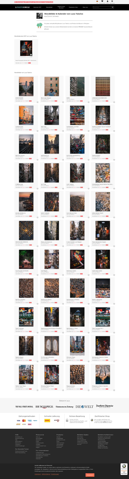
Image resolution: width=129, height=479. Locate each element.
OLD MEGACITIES (72, 213)
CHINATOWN (19, 126)
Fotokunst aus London (82, 441)
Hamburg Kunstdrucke (82, 442)
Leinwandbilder (60, 444)
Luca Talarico (20, 99)
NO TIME (43, 184)
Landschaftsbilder (102, 441)
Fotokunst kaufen (40, 442)
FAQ (16, 439)
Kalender (58, 436)
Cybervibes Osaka (97, 271)
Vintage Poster (101, 445)
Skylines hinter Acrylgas (103, 442)
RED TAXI (43, 126)
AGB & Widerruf (18, 441)
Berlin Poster (80, 436)
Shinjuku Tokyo (71, 357)
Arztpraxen (38, 458)
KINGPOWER (19, 98)
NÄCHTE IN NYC (20, 155)
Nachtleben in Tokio (72, 328)
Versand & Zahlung (19, 438)
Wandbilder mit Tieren (103, 444)
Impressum (17, 444)
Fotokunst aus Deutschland (104, 438)
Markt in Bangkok (97, 299)
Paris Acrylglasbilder (81, 439)
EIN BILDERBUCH (21, 213)
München (79, 444)
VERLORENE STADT (97, 213)
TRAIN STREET (96, 155)
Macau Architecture (46, 242)
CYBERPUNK (19, 184)
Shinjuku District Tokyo (47, 386)
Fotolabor (38, 444)
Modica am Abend (46, 299)
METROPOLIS (45, 155)
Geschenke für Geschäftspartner (43, 454)
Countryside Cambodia (22, 271)
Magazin (38, 447)
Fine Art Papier (60, 445)
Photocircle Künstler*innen (21, 451)
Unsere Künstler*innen (41, 445)
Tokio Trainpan (20, 328)
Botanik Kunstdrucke (102, 446)
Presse (37, 441)
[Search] (112, 7)
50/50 (68, 98)
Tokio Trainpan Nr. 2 (97, 328)
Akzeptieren (90, 475)
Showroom (38, 439)
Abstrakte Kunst (101, 439)
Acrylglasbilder (60, 438)
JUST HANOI (70, 184)
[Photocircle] (22, 7)
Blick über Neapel (46, 98)
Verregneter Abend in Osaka (100, 357)
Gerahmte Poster (60, 442)
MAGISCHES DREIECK (22, 242)
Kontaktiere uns (18, 436)
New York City (80, 438)
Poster (58, 441)
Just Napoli (44, 271)
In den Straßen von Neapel (74, 242)
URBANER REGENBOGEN (99, 98)
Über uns (38, 436)
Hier (104, 421)
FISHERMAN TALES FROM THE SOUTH (102, 184)
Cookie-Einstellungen (20, 445)
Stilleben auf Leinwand (103, 448)
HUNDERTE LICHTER (72, 126)
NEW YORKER (45, 213)
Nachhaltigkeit (39, 438)
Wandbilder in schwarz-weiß (104, 436)
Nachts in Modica (20, 299)
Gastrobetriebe (39, 457)
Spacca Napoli (19, 357)
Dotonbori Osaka (71, 271)
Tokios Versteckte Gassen (99, 242)
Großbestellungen (40, 452)
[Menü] (127, 464)
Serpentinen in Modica (73, 299)
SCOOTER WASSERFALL (73, 155)
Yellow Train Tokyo (21, 386)
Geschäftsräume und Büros (42, 455)
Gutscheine (59, 447)
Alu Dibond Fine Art (61, 439)
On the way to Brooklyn (47, 357)
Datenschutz (18, 442)
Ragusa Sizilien (71, 386)
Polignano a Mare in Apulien (100, 386)
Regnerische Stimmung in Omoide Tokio (51, 328)
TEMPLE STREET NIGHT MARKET (101, 126)
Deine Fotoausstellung (20, 452)
